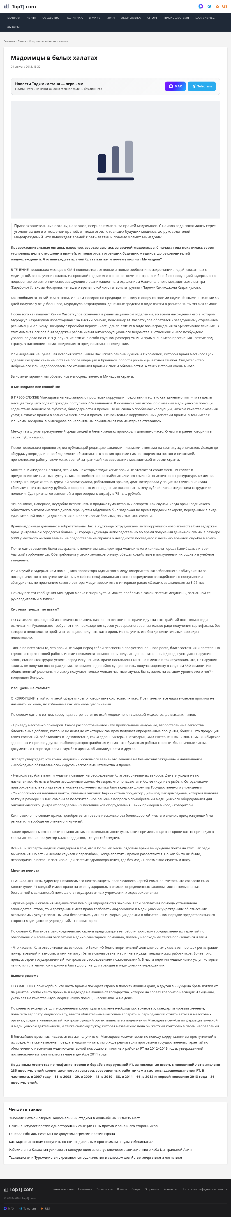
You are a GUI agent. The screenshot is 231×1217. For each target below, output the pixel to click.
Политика (74, 18)
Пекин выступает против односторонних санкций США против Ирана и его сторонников (83, 1126)
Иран (111, 18)
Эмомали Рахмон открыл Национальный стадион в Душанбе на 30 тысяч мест (74, 1118)
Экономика (131, 18)
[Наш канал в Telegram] (209, 6)
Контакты (170, 1189)
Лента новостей (62, 1189)
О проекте (152, 1189)
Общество (50, 18)
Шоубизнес (205, 18)
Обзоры (13, 27)
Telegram (29, 1208)
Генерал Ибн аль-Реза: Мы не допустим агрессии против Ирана (62, 1133)
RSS (47, 1208)
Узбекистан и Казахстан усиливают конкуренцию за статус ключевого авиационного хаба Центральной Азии (100, 1149)
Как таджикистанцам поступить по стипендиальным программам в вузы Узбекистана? (81, 1141)
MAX (11, 1208)
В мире (94, 18)
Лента (31, 18)
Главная (13, 18)
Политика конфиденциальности (204, 1189)
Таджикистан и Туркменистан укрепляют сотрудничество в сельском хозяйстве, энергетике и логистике (95, 1157)
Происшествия (176, 18)
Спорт (152, 18)
